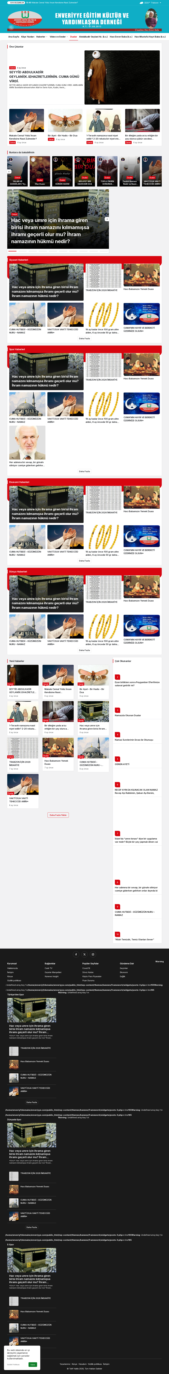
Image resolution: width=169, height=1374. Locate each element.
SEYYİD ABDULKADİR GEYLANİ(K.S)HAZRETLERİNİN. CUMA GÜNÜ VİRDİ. (44, 76)
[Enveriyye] (84, 19)
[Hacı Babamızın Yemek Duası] (142, 282)
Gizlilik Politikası (13, 1365)
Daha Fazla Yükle (58, 815)
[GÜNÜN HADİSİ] (62, 171)
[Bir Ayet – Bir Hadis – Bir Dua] (65, 126)
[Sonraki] (107, 219)
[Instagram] (93, 954)
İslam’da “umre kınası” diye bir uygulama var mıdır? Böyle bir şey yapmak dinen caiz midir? (137, 841)
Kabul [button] (33, 1365)
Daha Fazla (84, 338)
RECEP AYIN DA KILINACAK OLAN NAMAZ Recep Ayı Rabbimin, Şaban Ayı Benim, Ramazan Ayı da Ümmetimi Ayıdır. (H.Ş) (136, 793)
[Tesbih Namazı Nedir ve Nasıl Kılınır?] (129, 171)
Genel (12, 68)
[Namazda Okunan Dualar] (137, 704)
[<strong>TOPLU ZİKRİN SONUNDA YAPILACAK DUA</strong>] (107, 171)
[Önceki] (9, 171)
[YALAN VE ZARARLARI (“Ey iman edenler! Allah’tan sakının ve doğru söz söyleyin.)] (17, 171)
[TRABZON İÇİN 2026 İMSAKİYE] (104, 282)
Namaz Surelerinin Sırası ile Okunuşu (134, 740)
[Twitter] (84, 954)
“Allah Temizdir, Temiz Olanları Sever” (134, 939)
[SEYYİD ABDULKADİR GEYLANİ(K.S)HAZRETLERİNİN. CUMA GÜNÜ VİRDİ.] (23, 682)
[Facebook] (76, 954)
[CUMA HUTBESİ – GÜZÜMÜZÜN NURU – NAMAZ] (27, 318)
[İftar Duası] (40, 171)
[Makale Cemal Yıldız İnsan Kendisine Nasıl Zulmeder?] (26, 127)
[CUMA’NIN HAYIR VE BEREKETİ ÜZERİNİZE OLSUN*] (142, 318)
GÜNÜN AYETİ (122, 764)
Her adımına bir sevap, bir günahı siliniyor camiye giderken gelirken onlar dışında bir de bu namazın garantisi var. (136, 890)
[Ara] (11, 27)
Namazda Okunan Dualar (128, 715)
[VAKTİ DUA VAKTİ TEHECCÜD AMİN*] (152, 171)
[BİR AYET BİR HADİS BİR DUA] (85, 171)
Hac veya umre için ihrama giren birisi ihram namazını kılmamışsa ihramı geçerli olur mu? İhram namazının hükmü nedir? (45, 291)
